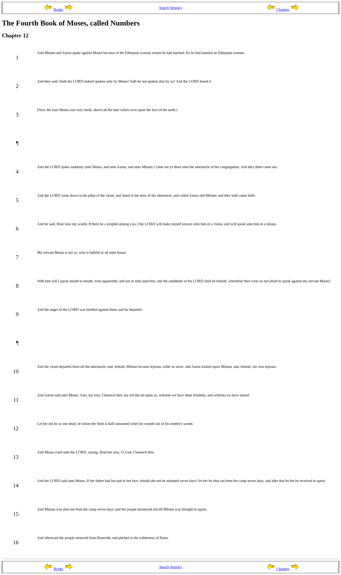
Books (58, 10)
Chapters (282, 10)
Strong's (176, 8)
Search (164, 8)
